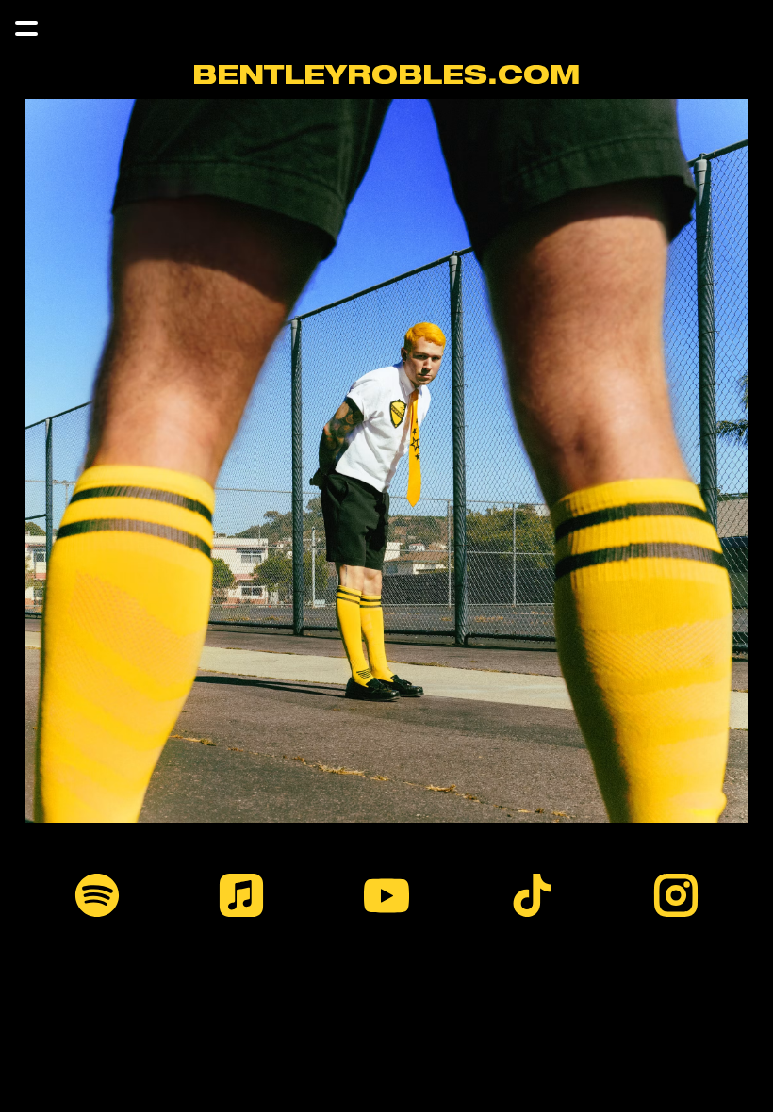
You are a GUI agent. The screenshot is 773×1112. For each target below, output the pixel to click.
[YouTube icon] (386, 895)
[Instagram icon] (675, 895)
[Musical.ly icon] (531, 895)
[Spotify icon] (97, 895)
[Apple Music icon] (242, 895)
